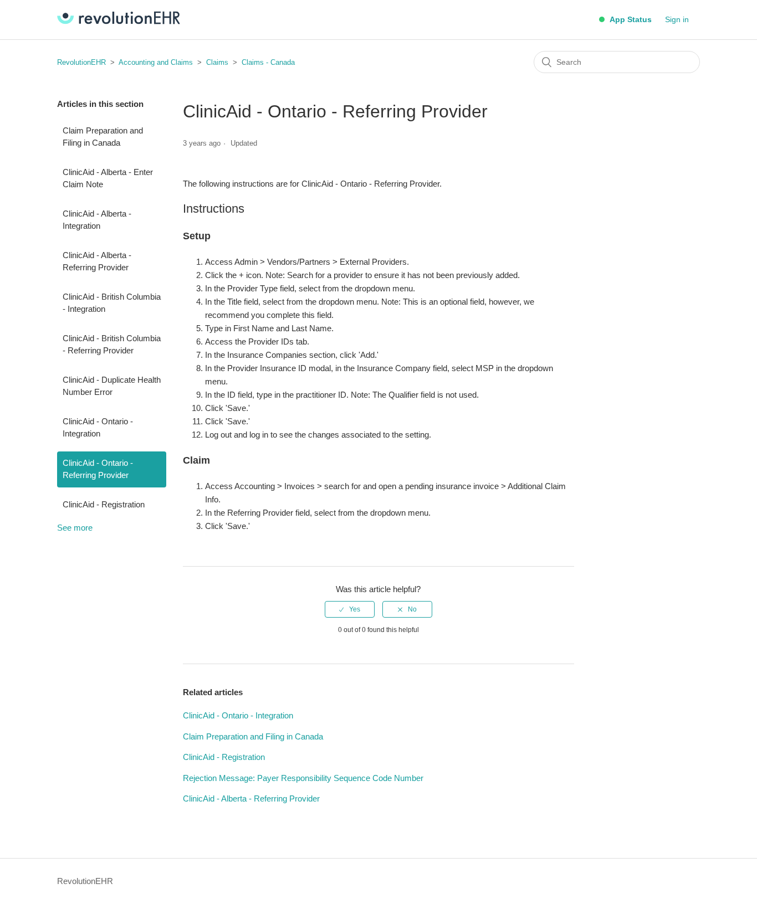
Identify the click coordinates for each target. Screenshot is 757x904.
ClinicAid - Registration (104, 504)
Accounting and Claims (156, 62)
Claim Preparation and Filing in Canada (103, 137)
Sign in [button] (677, 19)
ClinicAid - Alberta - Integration (97, 220)
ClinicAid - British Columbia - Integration (112, 303)
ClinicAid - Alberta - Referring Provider (97, 261)
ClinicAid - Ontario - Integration (98, 428)
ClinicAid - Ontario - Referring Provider (98, 469)
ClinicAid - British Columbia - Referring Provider (112, 344)
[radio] (350, 609)
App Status (629, 19)
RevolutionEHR (81, 62)
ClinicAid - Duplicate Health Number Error (112, 386)
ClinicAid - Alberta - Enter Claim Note (108, 178)
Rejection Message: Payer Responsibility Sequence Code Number (303, 778)
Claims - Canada (268, 62)
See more (75, 527)
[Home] (118, 21)
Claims (217, 62)
